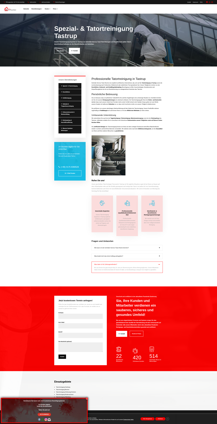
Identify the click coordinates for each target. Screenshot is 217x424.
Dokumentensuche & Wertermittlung (67, 113)
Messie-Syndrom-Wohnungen (67, 129)
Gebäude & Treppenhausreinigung (67, 105)
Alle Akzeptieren (147, 419)
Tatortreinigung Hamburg (63, 387)
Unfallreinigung (67, 98)
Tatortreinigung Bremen (62, 389)
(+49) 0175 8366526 (70, 167)
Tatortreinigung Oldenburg (63, 397)
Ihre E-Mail (61, 322)
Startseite (26, 9)
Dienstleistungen (36, 9)
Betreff (60, 332)
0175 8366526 (44, 414)
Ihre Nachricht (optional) (65, 341)
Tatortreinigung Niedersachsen (64, 394)
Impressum (195, 2)
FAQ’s (201, 2)
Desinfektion (66, 92)
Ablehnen (160, 419)
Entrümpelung (155, 118)
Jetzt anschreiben (45, 2)
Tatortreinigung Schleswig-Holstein (66, 392)
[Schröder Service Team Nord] (10, 9)
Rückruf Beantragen (60, 2)
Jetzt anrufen (33, 2)
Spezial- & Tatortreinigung (70, 86)
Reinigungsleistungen (109, 100)
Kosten (47, 9)
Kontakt (189, 2)
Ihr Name (60, 312)
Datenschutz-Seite (128, 419)
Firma (54, 9)
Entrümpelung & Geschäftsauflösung (66, 121)
